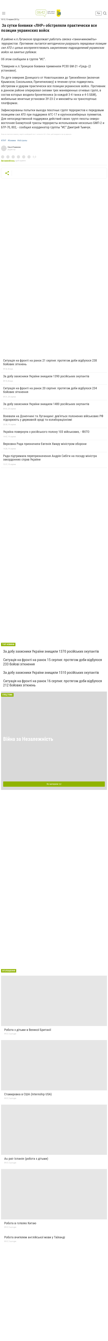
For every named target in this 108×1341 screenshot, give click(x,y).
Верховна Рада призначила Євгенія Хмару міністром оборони (45, 444)
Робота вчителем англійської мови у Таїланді (34, 1237)
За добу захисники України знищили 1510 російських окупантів (51, 672)
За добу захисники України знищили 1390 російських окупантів (46, 376)
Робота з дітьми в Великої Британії (27, 1030)
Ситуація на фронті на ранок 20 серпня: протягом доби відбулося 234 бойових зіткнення (50, 390)
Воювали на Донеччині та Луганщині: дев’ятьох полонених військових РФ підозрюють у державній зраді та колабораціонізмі (53, 418)
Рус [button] (98, 13)
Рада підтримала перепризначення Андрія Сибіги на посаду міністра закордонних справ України (50, 457)
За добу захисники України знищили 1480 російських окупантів (46, 404)
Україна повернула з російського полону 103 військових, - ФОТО (46, 432)
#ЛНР (3, 140)
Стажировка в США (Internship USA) (28, 1094)
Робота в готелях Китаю (20, 1223)
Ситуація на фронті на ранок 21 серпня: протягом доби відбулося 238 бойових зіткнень (50, 362)
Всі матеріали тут (54, 784)
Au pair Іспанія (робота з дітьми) (26, 1158)
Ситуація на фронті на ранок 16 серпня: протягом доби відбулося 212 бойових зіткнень (52, 683)
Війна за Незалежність (28, 739)
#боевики (12, 140)
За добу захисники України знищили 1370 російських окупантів (51, 651)
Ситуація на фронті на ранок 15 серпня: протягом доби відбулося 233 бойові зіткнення (52, 662)
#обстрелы (22, 140)
